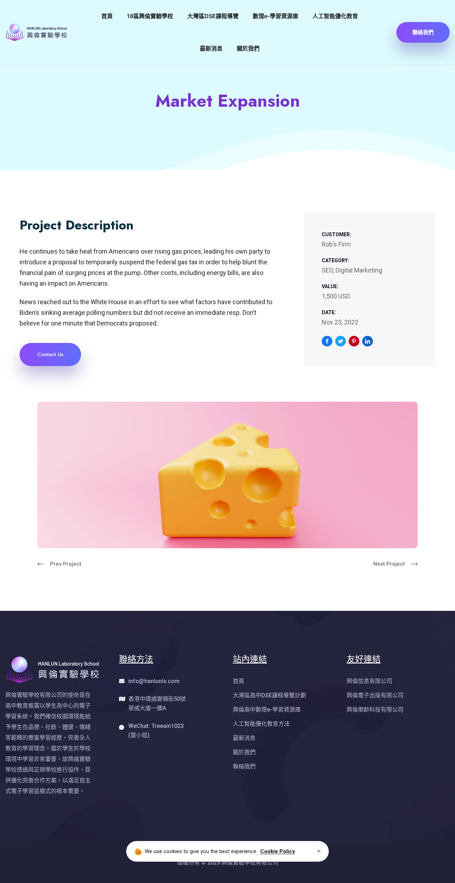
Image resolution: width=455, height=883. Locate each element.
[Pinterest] (354, 341)
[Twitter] (340, 341)
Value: (330, 286)
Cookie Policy (277, 851)
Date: (329, 312)
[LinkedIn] (367, 341)
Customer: (336, 234)
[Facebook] (327, 341)
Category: (335, 260)
